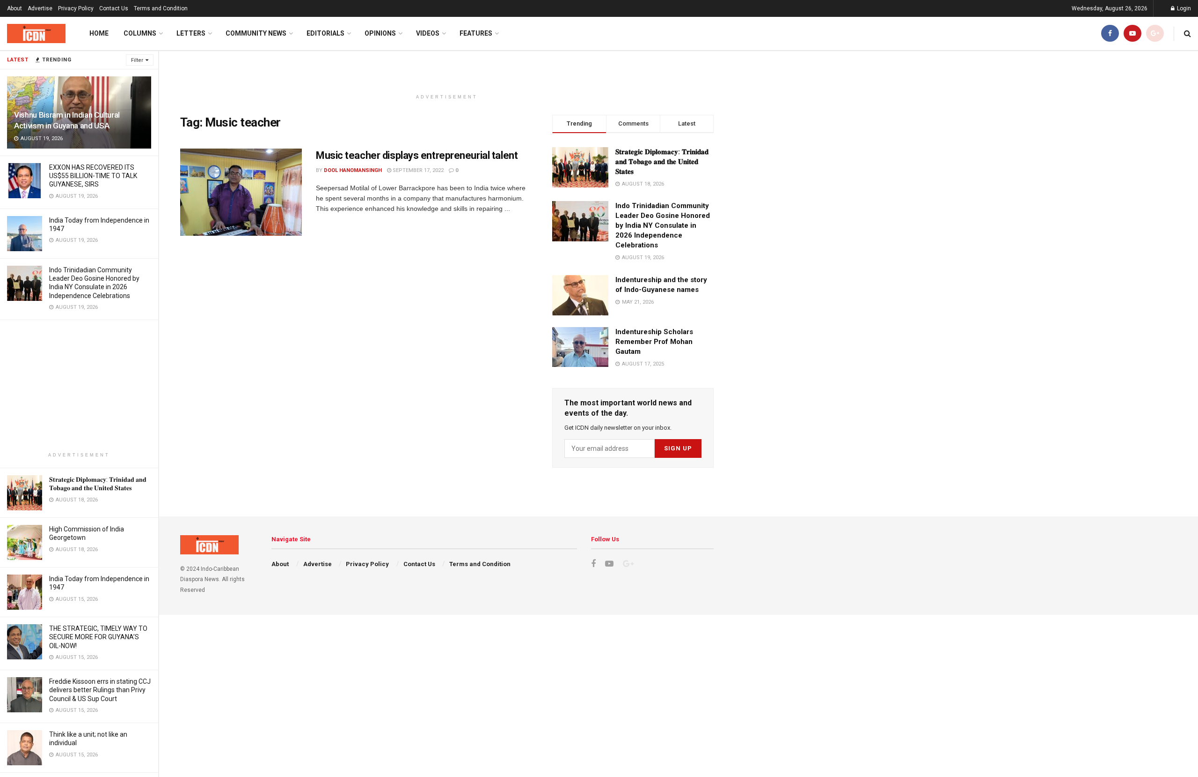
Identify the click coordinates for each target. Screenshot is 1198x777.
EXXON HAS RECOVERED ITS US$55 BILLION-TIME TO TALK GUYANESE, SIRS (93, 176)
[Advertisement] (79, 385)
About (14, 8)
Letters (190, 33)
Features (476, 33)
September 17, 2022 (417, 170)
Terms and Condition (161, 8)
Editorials (325, 33)
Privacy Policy (76, 8)
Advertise (40, 8)
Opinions (380, 33)
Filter (137, 60)
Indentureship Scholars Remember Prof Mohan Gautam (654, 342)
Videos (427, 33)
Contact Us (113, 8)
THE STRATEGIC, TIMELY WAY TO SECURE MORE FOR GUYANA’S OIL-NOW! (98, 637)
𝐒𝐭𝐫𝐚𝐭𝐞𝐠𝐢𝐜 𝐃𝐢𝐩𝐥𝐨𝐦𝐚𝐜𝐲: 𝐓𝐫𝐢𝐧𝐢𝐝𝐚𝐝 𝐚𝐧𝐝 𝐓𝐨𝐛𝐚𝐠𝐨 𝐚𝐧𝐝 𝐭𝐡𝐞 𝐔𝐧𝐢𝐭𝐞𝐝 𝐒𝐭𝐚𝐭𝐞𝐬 (662, 162)
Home (99, 33)
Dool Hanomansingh (353, 170)
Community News (256, 33)
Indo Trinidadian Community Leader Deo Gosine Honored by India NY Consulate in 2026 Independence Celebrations (662, 225)
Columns (140, 33)
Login (1183, 8)
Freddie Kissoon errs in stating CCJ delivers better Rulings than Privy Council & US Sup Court (100, 690)
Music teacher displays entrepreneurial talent (417, 155)
